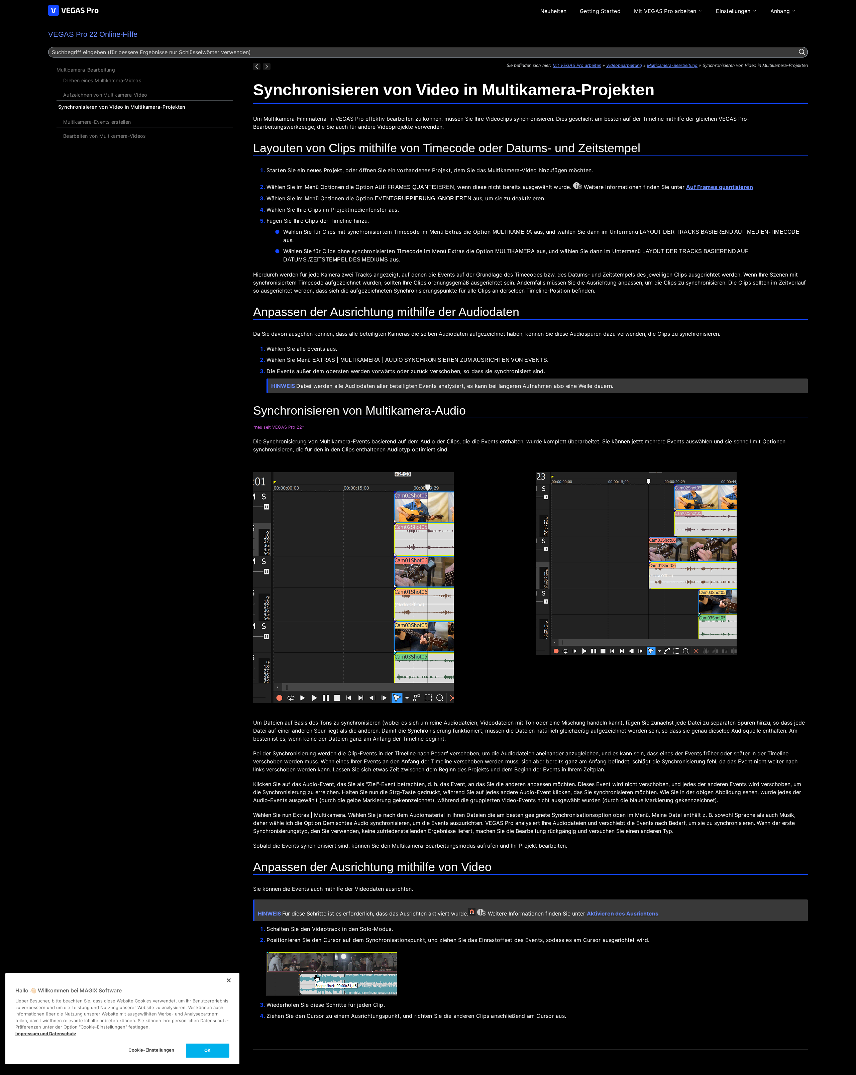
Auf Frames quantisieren (719, 187)
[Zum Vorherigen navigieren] (256, 66)
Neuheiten (553, 11)
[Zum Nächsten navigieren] (267, 66)
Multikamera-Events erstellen (97, 122)
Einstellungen (733, 11)
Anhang (780, 11)
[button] (802, 52)
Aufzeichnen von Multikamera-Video (105, 95)
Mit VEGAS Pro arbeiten (665, 11)
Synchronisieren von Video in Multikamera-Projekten (122, 107)
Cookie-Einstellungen (151, 1050)
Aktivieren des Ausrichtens (622, 913)
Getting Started (600, 11)
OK (207, 1050)
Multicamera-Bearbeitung (86, 70)
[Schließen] (228, 980)
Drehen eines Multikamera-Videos (102, 80)
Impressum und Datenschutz (45, 1033)
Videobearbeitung (624, 65)
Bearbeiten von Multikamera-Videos (104, 136)
